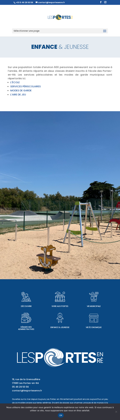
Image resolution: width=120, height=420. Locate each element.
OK (60, 415)
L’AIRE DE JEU (18, 94)
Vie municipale (94, 306)
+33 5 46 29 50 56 (24, 2)
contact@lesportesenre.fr (27, 390)
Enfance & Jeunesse (59, 327)
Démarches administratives (26, 328)
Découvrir (26, 306)
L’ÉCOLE (15, 82)
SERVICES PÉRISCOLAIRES (25, 86)
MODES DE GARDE (21, 90)
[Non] (116, 411)
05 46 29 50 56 (20, 386)
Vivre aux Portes (60, 306)
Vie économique (94, 327)
